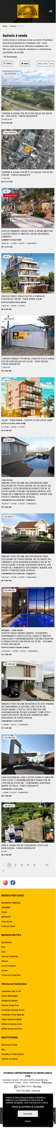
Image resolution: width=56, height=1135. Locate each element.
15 (46, 865)
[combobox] (38, 63)
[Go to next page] (3, 870)
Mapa (26, 64)
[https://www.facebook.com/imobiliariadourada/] (12, 883)
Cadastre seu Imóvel (9, 1059)
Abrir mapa (47, 1082)
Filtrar (9, 64)
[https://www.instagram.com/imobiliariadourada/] (5, 883)
